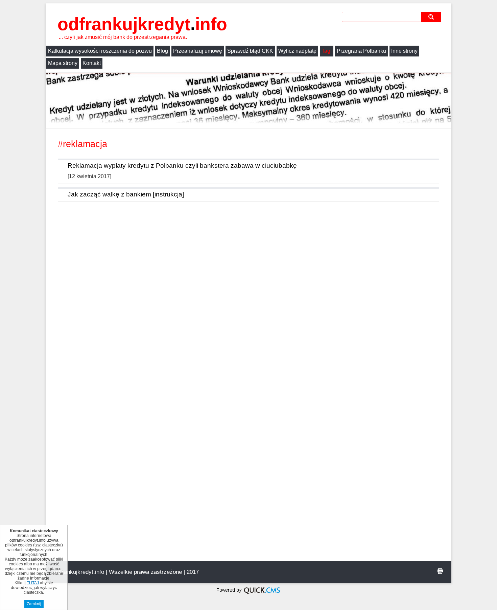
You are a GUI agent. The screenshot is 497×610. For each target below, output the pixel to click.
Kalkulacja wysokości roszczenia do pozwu (100, 51)
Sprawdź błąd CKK (250, 51)
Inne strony (404, 51)
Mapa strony (62, 63)
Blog (162, 51)
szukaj (432, 17)
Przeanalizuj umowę (197, 51)
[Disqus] (248, 300)
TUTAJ (33, 583)
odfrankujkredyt (142, 24)
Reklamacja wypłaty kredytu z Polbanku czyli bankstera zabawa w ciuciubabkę (182, 165)
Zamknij (34, 604)
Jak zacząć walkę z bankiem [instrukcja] (126, 194)
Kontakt (91, 63)
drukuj (440, 571)
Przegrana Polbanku (361, 51)
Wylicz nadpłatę (297, 51)
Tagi (327, 51)
